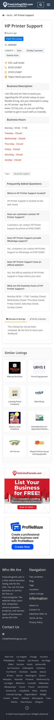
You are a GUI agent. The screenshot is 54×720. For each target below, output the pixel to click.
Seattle (34, 671)
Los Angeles (21, 656)
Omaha (6, 698)
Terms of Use (35, 618)
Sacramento (43, 686)
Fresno (31, 686)
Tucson (22, 686)
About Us (33, 605)
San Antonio (33, 660)
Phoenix (21, 660)
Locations (34, 589)
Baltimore (20, 683)
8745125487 (15, 67)
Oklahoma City (43, 679)
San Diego (46, 660)
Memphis (7, 679)
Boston (42, 675)
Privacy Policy (36, 622)
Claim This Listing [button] (14, 39)
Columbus (40, 668)
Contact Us (34, 609)
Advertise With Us (38, 613)
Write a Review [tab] (39, 319)
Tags (31, 585)
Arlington (39, 702)
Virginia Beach (30, 694)
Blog (31, 581)
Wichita (14, 702)
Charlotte (23, 671)
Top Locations (36, 576)
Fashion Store (12, 55)
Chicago (33, 656)
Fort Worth (11, 671)
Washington (31, 675)
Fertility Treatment (35, 50)
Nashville (18, 679)
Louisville (32, 683)
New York (9, 656)
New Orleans (26, 702)
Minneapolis (37, 698)
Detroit (19, 675)
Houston (44, 656)
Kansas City (11, 690)
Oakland (25, 698)
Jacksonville (41, 664)
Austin (30, 664)
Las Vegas (8, 683)
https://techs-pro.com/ (20, 76)
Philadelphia (8, 660)
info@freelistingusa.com (14, 638)
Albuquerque (10, 686)
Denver (43, 671)
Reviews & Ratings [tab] (16, 319)
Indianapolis (27, 668)
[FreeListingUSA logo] (17, 4)
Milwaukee (43, 683)
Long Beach (24, 690)
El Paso (10, 675)
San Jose (20, 664)
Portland (29, 679)
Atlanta (43, 690)
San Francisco (13, 668)
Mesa (34, 690)
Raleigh (43, 694)
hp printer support (21, 173)
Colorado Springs (13, 694)
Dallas (11, 664)
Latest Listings (36, 593)
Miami (16, 698)
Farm (9, 15)
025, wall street (16, 62)
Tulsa (48, 698)
